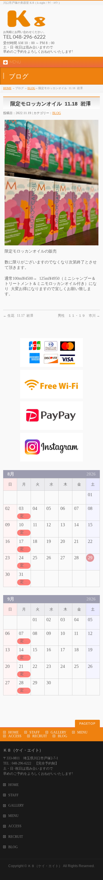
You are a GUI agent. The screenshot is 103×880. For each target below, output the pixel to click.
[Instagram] (51, 458)
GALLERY (58, 732)
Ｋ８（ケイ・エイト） (45, 866)
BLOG (31, 88)
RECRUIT (39, 736)
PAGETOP (87, 723)
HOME (7, 88)
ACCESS (14, 736)
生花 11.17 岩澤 (18, 316)
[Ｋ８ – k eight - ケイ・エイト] (51, 20)
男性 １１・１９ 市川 (79, 316)
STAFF (34, 732)
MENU (82, 732)
